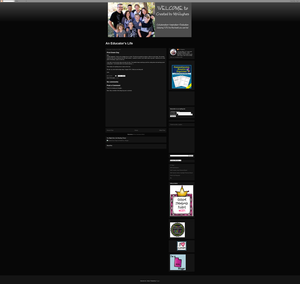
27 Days (172, 165)
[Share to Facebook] (123, 76)
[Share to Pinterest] (124, 76)
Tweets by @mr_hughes (176, 124)
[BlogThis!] (120, 76)
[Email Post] (116, 75)
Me (171, 178)
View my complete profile (176, 57)
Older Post (162, 130)
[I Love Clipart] (182, 250)
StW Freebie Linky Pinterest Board (178, 170)
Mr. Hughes (182, 49)
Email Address (174, 114)
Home (136, 130)
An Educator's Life (119, 43)
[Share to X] (121, 76)
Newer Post (110, 130)
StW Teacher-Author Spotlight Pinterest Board (181, 172)
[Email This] (118, 76)
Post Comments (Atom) (139, 134)
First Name (173, 112)
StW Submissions (174, 167)
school (117, 78)
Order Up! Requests (175, 175)
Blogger (157, 280)
